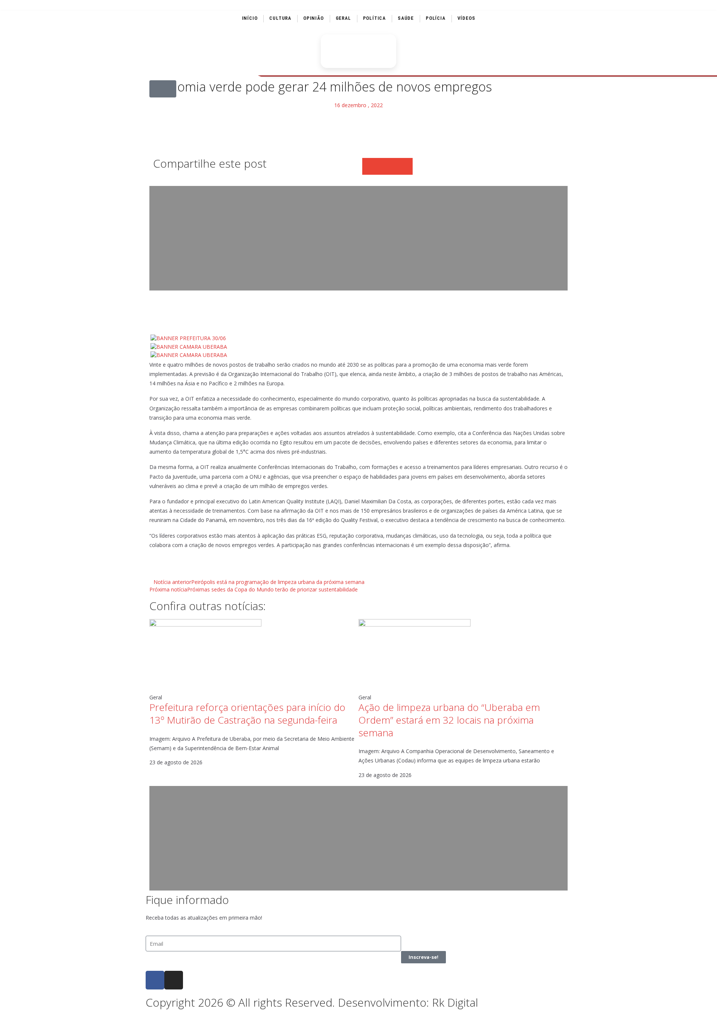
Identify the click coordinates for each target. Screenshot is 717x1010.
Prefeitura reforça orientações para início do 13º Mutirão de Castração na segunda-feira (247, 713)
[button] (162, 88)
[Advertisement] (358, 238)
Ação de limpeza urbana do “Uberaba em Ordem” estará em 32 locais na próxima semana (449, 719)
